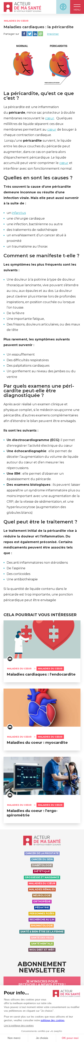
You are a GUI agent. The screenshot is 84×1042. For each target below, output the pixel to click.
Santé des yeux (42, 937)
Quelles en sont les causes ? (38, 177)
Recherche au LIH (41, 919)
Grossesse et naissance (42, 877)
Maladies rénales (42, 889)
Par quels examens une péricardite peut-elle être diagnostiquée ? (39, 391)
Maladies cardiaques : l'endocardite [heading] (41, 674)
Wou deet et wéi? (42, 949)
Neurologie (42, 895)
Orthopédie (42, 901)
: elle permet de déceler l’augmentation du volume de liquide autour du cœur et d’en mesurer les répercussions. (42, 459)
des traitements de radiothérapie (32, 230)
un (16, 213)
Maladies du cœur (16, 20)
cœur (49, 118)
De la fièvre (15, 313)
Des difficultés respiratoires (28, 360)
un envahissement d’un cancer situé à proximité (36, 238)
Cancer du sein (42, 859)
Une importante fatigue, (26, 319)
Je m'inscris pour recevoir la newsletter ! (42, 983)
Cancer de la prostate (42, 853)
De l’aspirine (16, 568)
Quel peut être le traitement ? (40, 522)
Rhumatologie (42, 925)
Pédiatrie (42, 907)
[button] (77, 7)
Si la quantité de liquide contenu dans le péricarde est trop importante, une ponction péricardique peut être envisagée (38, 594)
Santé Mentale (42, 943)
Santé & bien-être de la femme (41, 931)
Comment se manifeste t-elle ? (41, 255)
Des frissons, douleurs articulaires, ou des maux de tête (43, 327)
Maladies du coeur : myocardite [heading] (37, 742)
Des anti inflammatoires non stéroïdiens (37, 562)
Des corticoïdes (18, 574)
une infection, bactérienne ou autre (35, 224)
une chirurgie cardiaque (26, 218)
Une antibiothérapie (22, 579)
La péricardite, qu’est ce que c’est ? (39, 95)
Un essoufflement (21, 354)
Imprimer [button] (53, 33)
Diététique (42, 871)
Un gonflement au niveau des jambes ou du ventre (41, 374)
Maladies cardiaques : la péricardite (38, 27)
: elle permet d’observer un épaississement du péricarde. (35, 476)
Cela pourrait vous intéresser (40, 615)
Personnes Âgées (41, 913)
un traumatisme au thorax (27, 246)
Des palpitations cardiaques (28, 365)
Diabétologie (42, 865)
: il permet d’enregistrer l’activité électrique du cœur (41, 442)
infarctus (19, 213)
